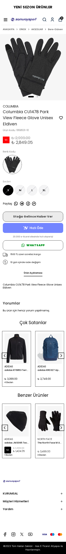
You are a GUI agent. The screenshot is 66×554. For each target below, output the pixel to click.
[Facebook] (5, 534)
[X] (22, 534)
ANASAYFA (8, 29)
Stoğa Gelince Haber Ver (33, 216)
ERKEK (23, 29)
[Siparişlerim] (52, 19)
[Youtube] (30, 534)
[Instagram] (13, 534)
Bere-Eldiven (55, 29)
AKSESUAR (37, 29)
